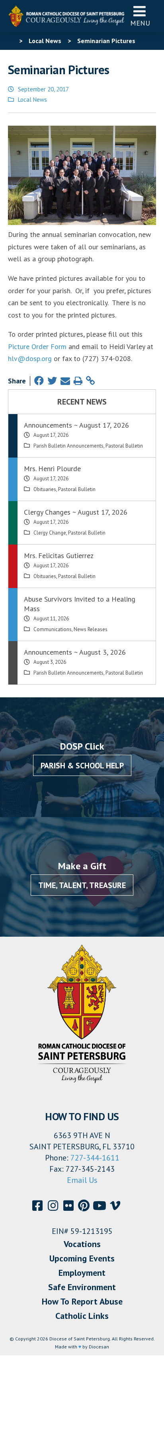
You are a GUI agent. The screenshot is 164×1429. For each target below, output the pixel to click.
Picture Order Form (37, 346)
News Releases (90, 629)
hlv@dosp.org (30, 358)
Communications (52, 629)
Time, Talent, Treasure (82, 885)
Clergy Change (49, 532)
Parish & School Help (82, 765)
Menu (140, 23)
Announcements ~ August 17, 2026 (76, 425)
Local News (32, 99)
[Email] (65, 381)
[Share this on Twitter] (52, 381)
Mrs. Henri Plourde (52, 468)
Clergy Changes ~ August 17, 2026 (75, 512)
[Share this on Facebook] (39, 381)
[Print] (78, 381)
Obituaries (44, 489)
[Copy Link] (90, 381)
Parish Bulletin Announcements (68, 445)
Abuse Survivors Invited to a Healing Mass (79, 603)
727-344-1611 (94, 1158)
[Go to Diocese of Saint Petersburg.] (11, 41)
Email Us (82, 1180)
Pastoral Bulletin (124, 445)
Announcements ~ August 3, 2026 (75, 652)
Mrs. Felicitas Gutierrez (59, 555)
